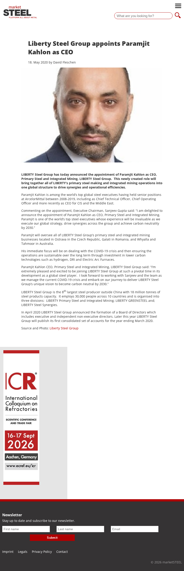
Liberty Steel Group (64, 328)
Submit (52, 537)
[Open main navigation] (178, 6)
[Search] (178, 15)
